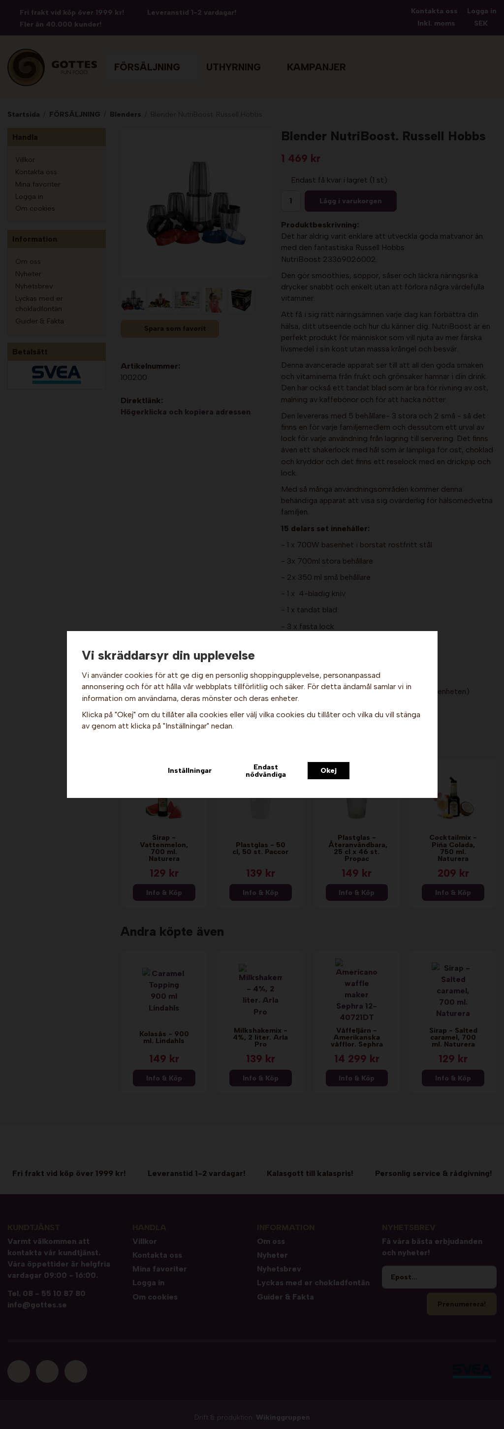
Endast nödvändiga (266, 770)
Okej (328, 770)
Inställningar (190, 770)
